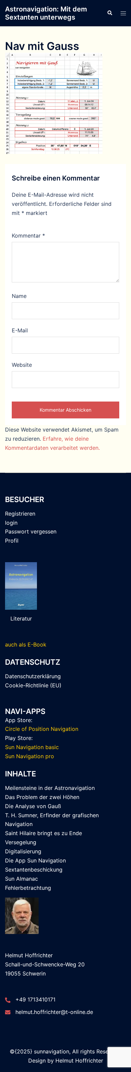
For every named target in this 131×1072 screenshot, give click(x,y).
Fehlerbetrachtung (28, 887)
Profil (11, 540)
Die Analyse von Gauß (33, 806)
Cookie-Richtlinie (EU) (33, 685)
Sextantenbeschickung (33, 869)
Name (19, 296)
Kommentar (28, 235)
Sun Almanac (21, 878)
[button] (109, 13)
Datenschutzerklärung (33, 676)
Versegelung (20, 842)
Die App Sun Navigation (35, 860)
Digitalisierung (23, 851)
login (11, 522)
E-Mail (20, 330)
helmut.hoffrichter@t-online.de (54, 1012)
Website (22, 364)
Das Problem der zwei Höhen (42, 797)
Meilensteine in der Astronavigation (50, 788)
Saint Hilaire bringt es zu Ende (43, 833)
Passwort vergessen (30, 531)
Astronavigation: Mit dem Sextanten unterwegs (46, 13)
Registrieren (20, 513)
